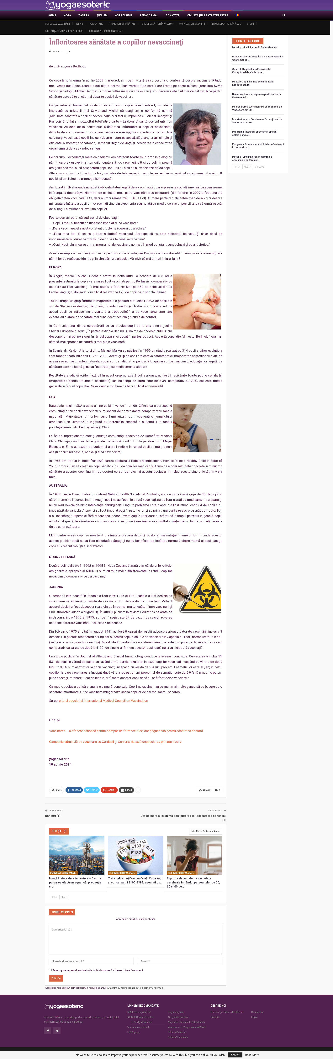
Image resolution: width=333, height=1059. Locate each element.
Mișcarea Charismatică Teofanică (186, 1022)
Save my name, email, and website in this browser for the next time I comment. (98, 970)
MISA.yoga (133, 1032)
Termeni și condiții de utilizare (227, 1012)
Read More (252, 1055)
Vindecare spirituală (138, 1027)
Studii (250, 23)
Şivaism (102, 15)
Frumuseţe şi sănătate (122, 23)
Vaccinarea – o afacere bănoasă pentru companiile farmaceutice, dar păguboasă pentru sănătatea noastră (126, 731)
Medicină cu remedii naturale (106, 31)
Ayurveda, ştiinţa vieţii (192, 23)
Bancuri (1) (53, 816)
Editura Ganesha (177, 1032)
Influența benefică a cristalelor (64, 31)
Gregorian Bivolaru (178, 1017)
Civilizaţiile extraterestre (207, 15)
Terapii (79, 23)
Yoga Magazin (176, 1012)
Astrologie (123, 15)
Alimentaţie (96, 23)
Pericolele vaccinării (57, 23)
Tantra (83, 15)
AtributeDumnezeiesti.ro (140, 1017)
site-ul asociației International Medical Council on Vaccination (103, 701)
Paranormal (149, 15)
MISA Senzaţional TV (139, 1012)
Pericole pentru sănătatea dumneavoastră (64, 873)
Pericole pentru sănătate (226, 23)
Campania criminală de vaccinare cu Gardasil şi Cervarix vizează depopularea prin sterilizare (115, 742)
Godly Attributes (143, 1022)
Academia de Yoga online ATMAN (187, 1027)
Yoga (67, 15)
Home (52, 15)
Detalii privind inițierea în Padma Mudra (254, 47)
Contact (215, 1017)
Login (254, 1017)
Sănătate (173, 15)
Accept (235, 1055)
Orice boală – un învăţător (157, 23)
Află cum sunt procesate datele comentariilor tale (135, 987)
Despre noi (257, 1012)
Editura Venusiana (178, 1037)
